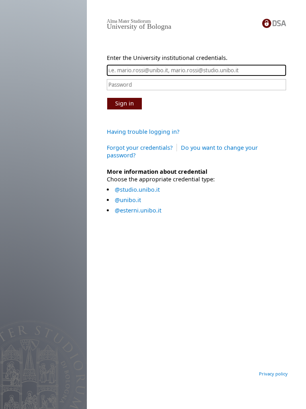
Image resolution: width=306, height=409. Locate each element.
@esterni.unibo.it (138, 210)
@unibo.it (128, 200)
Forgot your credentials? (140, 147)
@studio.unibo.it (137, 189)
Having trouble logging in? (143, 131)
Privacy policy (273, 374)
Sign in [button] (124, 103)
